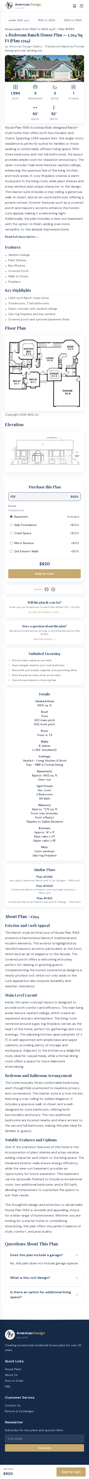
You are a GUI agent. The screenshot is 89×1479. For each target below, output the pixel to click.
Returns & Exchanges (19, 1411)
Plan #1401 (44, 898)
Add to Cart (44, 573)
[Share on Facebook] (46, 589)
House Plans (13, 1369)
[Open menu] (81, 5)
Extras (12, 506)
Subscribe (44, 1448)
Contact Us (12, 1405)
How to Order (14, 1381)
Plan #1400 (44, 886)
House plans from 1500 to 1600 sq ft (30, 29)
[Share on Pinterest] (53, 589)
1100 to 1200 (46, 20)
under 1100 (18, 20)
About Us (11, 1375)
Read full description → (22, 237)
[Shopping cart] (74, 6)
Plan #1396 (44, 877)
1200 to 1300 (73, 20)
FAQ (7, 1386)
